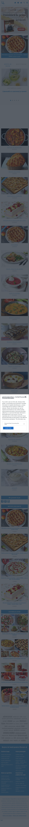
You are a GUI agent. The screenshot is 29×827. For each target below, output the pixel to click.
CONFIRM (8, 428)
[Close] (26, 397)
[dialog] (14, 413)
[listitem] (14, 424)
